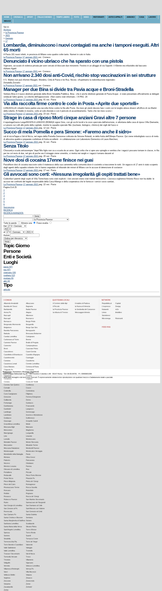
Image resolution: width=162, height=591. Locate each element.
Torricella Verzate (10, 557)
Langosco (30, 409)
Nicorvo (7, 463)
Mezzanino (8, 445)
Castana (7, 361)
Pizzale (28, 472)
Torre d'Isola (30, 533)
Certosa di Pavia (32, 367)
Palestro (7, 460)
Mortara (7, 457)
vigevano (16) (9, 272)
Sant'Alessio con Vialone (35, 508)
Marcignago (8, 433)
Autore (6, 235)
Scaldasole (30, 523)
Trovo (28, 557)
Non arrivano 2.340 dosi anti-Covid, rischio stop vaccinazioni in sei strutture (79, 75)
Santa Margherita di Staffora (14, 520)
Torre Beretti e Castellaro (13, 545)
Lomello (7, 439)
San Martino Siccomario (35, 499)
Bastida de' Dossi (10, 306)
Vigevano (29, 563)
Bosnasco (30, 318)
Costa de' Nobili (32, 382)
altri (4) (6, 281)
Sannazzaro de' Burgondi (35, 502)
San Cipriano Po (10, 514)
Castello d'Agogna (33, 355)
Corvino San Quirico (11, 385)
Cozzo (28, 388)
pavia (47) (7, 267)
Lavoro (152, 17)
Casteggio (30, 358)
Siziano (28, 520)
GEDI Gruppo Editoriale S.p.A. (15, 374)
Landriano (7, 415)
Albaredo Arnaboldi (11, 303)
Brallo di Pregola (32, 342)
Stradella (7, 539)
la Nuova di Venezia (82, 306)
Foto (76, 17)
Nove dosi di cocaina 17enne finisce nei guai (48, 160)
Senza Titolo (15, 145)
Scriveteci (17, 372)
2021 (7, 35)
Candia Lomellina (10, 336)
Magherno (30, 430)
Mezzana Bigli (9, 427)
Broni (6, 348)
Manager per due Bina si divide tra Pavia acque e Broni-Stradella (68, 89)
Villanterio (29, 560)
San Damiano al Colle (34, 505)
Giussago (7, 421)
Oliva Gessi (30, 457)
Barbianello (8, 309)
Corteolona (30, 391)
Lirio (5, 436)
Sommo (7, 536)
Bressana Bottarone (33, 333)
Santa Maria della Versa (13, 526)
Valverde (29, 545)
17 (6, 41)
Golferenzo (30, 418)
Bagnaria (29, 306)
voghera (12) (9, 275)
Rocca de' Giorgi (32, 496)
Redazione (7, 372)
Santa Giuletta (31, 514)
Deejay (118, 306)
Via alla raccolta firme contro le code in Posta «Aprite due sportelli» (70, 103)
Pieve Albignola (9, 481)
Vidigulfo (7, 563)
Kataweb (105, 309)
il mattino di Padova (82, 303)
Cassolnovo (8, 352)
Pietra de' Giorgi (32, 481)
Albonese (29, 315)
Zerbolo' (29, 587)
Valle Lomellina (9, 551)
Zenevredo (30, 581)
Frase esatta (42, 223)
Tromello (29, 551)
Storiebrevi (106, 315)
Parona (28, 466)
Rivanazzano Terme (11, 487)
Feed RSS (106, 327)
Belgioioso (8, 327)
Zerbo (6, 590)
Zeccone (7, 581)
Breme (28, 339)
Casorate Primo (32, 348)
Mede (28, 424)
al (4, 232)
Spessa (7, 533)
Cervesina (30, 370)
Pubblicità (35, 372)
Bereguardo (30, 330)
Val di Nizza (30, 554)
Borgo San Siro (31, 327)
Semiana (29, 517)
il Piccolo (56, 306)
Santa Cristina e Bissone (13, 517)
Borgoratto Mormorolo (12, 324)
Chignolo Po (8, 370)
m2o (117, 309)
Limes (104, 312)
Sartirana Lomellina (11, 523)
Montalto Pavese (10, 442)
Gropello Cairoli (32, 421)
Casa (141, 17)
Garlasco (29, 403)
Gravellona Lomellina (12, 424)
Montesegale (9, 451)
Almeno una (26, 223)
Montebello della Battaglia (13, 454)
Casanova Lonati (10, 364)
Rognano (29, 493)
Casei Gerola (31, 352)
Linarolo (29, 436)
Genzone (7, 397)
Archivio (7, 30)
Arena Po (7, 312)
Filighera (29, 394)
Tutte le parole (10, 223)
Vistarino (7, 584)
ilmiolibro (118, 312)
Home (6, 17)
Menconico (8, 430)
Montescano (30, 439)
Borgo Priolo (30, 321)
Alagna (28, 312)
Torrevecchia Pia (10, 542)
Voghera (7, 578)
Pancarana (30, 460)
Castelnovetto (9, 358)
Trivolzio (7, 560)
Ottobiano (29, 463)
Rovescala (8, 511)
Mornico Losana (10, 466)
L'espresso (106, 306)
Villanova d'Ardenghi (11, 569)
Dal (4, 226)
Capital (118, 303)
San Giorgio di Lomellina (13, 505)
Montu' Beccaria (32, 442)
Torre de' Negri (31, 542)
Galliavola (7, 400)
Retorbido (29, 490)
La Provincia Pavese (12, 99)
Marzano (29, 427)
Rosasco (7, 496)
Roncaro (7, 490)
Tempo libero (63, 17)
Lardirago (7, 412)
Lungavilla (30, 433)
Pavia (28, 454)
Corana (6, 382)
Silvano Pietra (31, 526)
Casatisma (30, 361)
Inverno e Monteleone (34, 415)
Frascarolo (30, 406)
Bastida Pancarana (11, 330)
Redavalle (7, 475)
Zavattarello (8, 587)
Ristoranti (98, 17)
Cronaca (18, 17)
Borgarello (30, 324)
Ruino (6, 502)
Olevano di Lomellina (12, 469)
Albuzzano (30, 303)
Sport (30, 17)
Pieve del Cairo (9, 484)
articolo (6, 289)
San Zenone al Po (10, 508)
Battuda (7, 333)
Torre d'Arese (31, 530)
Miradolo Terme (32, 445)
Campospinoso (31, 345)
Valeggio (29, 548)
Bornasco (7, 321)
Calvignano (30, 336)
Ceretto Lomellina (32, 364)
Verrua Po (30, 569)
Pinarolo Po (30, 478)
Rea (27, 469)
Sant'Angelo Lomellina (12, 530)
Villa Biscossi (31, 572)
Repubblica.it (107, 303)
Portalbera (8, 472)
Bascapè (7, 315)
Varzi (6, 572)
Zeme (28, 584)
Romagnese (30, 484)
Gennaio (9, 38)
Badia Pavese (31, 309)
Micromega (106, 318)
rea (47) (6, 270)
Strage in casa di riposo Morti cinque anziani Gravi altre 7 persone (69, 117)
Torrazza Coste (32, 539)
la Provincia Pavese (14, 32)
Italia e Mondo (44, 17)
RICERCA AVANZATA (13, 213)
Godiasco (7, 418)
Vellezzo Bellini (9, 575)
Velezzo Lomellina (33, 566)
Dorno (28, 400)
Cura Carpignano (10, 394)
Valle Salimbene (10, 548)
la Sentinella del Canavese (85, 309)
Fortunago (8, 403)
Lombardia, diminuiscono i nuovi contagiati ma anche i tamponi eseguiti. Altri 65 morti (81, 47)
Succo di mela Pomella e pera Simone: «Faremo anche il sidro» (67, 131)
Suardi (28, 536)
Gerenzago (30, 412)
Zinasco (29, 578)
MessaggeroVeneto (82, 312)
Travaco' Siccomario (12, 554)
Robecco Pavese (10, 499)
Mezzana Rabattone (11, 448)
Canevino (7, 345)
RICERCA (8, 210)
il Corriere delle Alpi (60, 303)
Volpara (29, 575)
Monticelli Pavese (32, 448)
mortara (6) (8, 278)
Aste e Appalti (115, 17)
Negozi (7, 21)
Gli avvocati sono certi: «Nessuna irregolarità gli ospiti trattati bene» (71, 174)
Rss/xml (25, 372)
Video (86, 17)
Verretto (7, 566)
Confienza (30, 385)
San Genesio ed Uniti (34, 511)
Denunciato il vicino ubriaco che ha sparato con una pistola (63, 61)
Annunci (131, 17)
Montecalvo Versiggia (34, 451)
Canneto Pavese (10, 342)
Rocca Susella (31, 487)
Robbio (6, 493)
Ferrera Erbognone (33, 397)
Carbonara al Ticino (11, 339)
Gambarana (8, 406)
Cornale (7, 388)
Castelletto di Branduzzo (13, 355)
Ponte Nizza (8, 478)
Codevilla (7, 391)
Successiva (8, 207)
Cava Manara (9, 367)
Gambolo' (7, 409)
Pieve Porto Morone (33, 475)
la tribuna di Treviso (60, 312)
